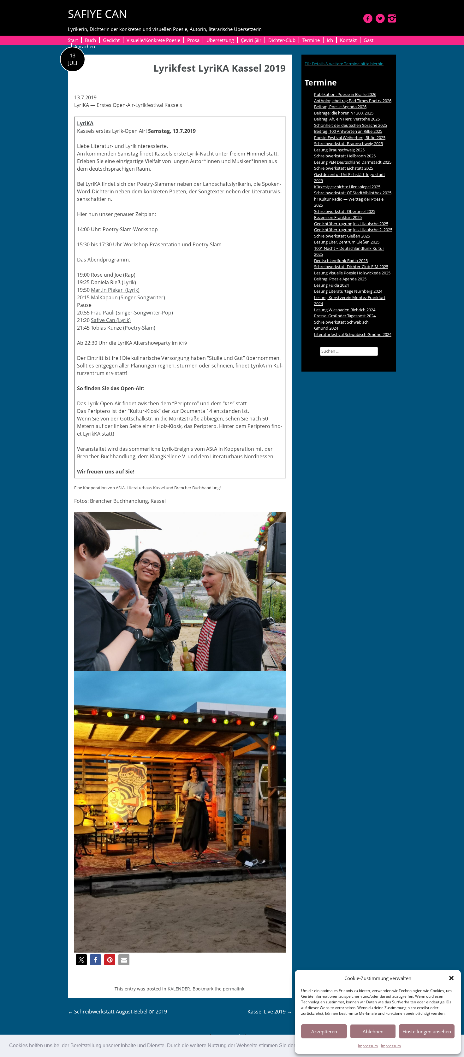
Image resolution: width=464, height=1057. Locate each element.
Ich (330, 40)
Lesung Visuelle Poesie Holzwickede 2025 (352, 273)
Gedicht (111, 40)
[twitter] (380, 18)
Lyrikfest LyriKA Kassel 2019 (219, 68)
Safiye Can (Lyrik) (111, 320)
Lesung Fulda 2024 (331, 285)
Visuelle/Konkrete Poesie (153, 40)
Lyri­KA (85, 123)
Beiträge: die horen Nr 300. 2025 (343, 113)
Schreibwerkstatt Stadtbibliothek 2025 (352, 193)
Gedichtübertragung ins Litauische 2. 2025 (353, 229)
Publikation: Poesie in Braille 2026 (345, 94)
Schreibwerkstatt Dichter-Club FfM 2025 (351, 266)
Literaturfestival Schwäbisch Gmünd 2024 (352, 334)
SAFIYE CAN (97, 13)
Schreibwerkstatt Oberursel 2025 (344, 211)
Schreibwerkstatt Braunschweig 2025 (348, 143)
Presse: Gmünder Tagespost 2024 (345, 316)
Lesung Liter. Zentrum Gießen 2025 (346, 242)
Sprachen (85, 46)
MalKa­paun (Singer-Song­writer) (128, 297)
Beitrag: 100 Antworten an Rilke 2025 (348, 131)
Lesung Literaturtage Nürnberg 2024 (348, 291)
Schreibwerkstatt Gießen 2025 (342, 236)
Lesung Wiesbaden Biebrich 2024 (344, 310)
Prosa (193, 40)
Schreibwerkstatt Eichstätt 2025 (343, 168)
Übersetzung (220, 40)
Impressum (368, 1045)
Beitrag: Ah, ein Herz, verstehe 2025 (347, 119)
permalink (233, 989)
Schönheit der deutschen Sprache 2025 (350, 125)
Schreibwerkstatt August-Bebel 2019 (117, 1011)
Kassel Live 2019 (269, 1011)
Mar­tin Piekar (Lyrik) (115, 289)
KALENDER (179, 989)
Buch (90, 40)
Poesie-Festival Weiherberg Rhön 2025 (349, 137)
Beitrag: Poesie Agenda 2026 (340, 106)
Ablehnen (373, 1031)
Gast (368, 40)
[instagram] (392, 18)
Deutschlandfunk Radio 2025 (341, 260)
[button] (451, 978)
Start (73, 40)
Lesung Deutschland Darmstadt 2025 (352, 162)
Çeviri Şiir (251, 40)
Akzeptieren (324, 1031)
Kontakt (348, 40)
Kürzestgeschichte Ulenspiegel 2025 (347, 187)
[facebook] (367, 18)
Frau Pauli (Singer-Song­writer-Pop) (132, 312)
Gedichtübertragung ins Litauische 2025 (351, 223)
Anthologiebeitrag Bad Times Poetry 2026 (352, 100)
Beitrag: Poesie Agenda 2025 (340, 279)
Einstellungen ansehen (426, 1031)
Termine (311, 40)
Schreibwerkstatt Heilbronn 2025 (345, 156)
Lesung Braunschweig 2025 (339, 150)
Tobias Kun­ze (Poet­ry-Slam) (123, 327)
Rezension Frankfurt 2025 (338, 217)
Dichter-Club (281, 40)
